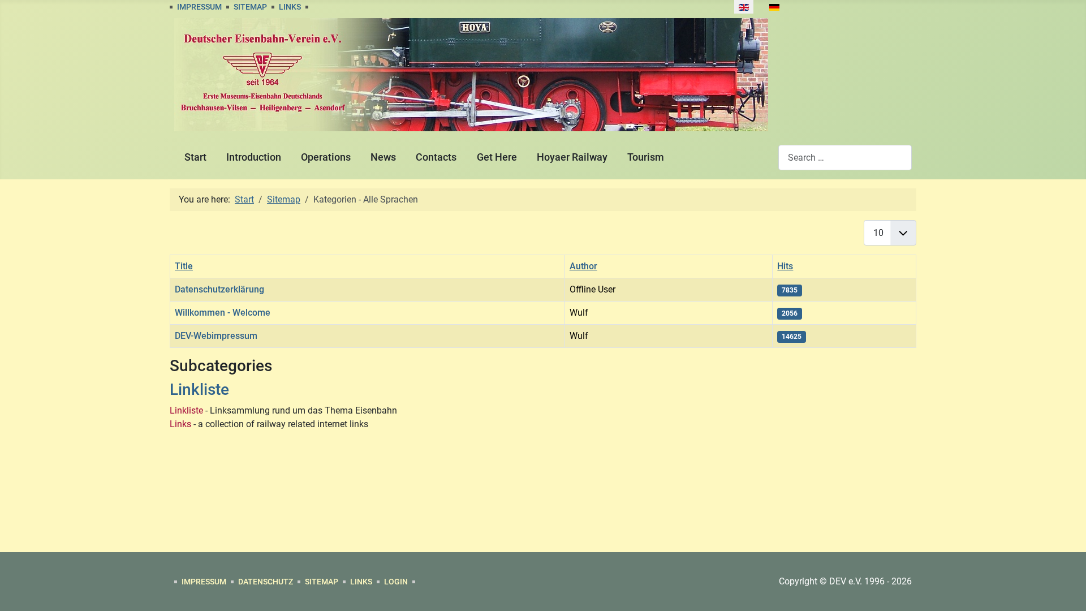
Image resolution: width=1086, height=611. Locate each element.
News (383, 157)
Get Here (497, 157)
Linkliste (199, 389)
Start (195, 157)
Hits (785, 266)
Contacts (436, 157)
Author (583, 266)
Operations (326, 157)
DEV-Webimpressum (216, 335)
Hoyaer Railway (572, 157)
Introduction (253, 157)
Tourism (645, 157)
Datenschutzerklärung (219, 289)
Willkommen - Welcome (222, 312)
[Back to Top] (1066, 590)
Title (184, 266)
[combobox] (845, 157)
